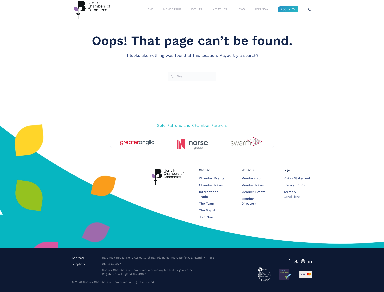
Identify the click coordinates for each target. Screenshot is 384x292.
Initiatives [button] (219, 9)
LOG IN (285, 9)
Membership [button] (172, 9)
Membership (251, 178)
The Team (206, 203)
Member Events (253, 192)
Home (149, 9)
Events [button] (196, 9)
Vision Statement (297, 178)
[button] (310, 9)
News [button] (241, 9)
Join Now (261, 9)
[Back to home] (92, 9)
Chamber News (211, 185)
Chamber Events (211, 178)
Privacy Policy (294, 185)
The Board (207, 210)
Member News (252, 185)
